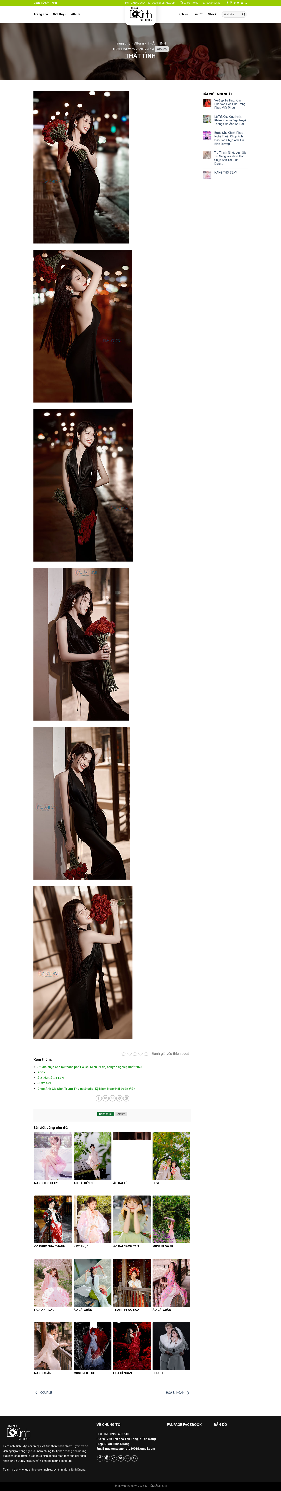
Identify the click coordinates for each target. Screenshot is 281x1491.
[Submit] (243, 14)
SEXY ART (44, 1083)
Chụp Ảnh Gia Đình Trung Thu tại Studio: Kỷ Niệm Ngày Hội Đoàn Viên (86, 1089)
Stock (212, 14)
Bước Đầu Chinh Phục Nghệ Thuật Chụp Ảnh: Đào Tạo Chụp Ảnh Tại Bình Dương (229, 138)
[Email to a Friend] (112, 1098)
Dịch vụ (183, 14)
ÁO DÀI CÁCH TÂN (50, 1078)
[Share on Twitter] (105, 1098)
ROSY (41, 1072)
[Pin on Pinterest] (119, 1098)
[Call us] (245, 3)
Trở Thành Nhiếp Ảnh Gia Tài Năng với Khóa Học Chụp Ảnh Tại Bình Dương (230, 158)
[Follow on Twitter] (238, 3)
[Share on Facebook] (99, 1098)
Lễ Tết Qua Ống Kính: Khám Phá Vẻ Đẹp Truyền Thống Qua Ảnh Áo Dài (230, 120)
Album (75, 14)
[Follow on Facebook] (227, 3)
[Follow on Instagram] (231, 3)
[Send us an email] (242, 3)
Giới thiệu (59, 14)
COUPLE (46, 1392)
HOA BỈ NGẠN (175, 1392)
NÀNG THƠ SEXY (225, 172)
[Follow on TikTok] (235, 3)
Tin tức (198, 14)
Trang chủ (40, 14)
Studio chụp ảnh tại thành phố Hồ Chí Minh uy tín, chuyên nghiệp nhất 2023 (89, 1067)
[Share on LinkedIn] (126, 1098)
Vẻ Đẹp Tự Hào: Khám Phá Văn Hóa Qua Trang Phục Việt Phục (229, 104)
